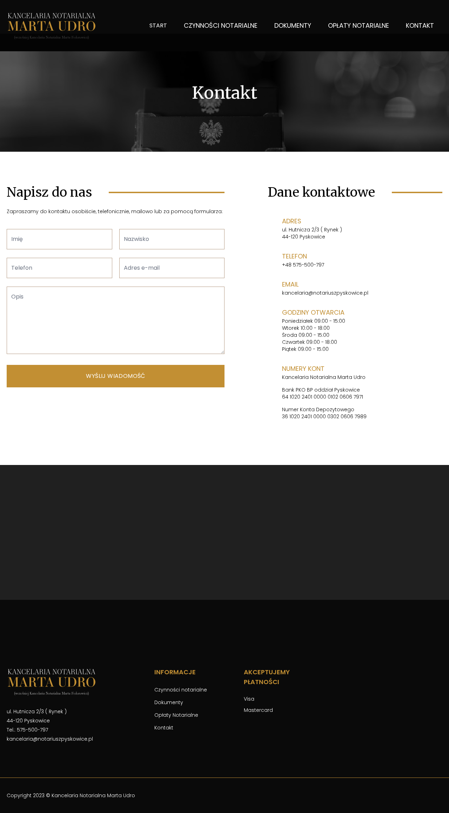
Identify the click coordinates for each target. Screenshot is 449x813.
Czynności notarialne (220, 25)
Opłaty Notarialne (358, 25)
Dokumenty (292, 25)
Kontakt (420, 25)
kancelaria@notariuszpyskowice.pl (325, 292)
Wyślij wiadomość (115, 376)
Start (158, 25)
